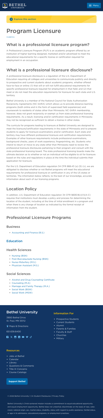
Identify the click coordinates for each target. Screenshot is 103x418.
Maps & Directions (18, 326)
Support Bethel (17, 381)
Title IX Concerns (18, 369)
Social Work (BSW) (22, 289)
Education (14, 241)
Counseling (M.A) (21, 283)
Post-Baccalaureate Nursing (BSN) (30, 259)
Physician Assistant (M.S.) (25, 265)
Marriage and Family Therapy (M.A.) (31, 286)
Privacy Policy (58, 396)
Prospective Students (67, 319)
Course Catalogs (17, 372)
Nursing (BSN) (19, 255)
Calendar (14, 359)
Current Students (65, 322)
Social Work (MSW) (22, 292)
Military (60, 338)
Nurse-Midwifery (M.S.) (24, 262)
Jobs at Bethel (16, 356)
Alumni (60, 325)
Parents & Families (66, 328)
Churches (61, 335)
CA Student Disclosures (41, 396)
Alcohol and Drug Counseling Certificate (33, 280)
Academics (10, 37)
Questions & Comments (21, 366)
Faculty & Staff (64, 332)
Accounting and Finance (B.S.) (28, 232)
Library (12, 362)
